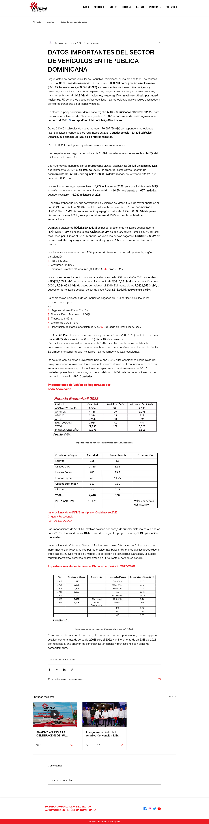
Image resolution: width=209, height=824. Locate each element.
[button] (98, 7)
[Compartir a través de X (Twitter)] (56, 669)
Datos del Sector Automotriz (73, 22)
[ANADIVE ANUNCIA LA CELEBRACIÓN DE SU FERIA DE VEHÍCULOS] (55, 714)
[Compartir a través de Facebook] (49, 669)
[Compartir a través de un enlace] (71, 669)
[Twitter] (154, 808)
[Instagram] (150, 808)
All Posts (37, 22)
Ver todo (172, 696)
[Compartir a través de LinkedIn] (64, 669)
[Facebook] (145, 808)
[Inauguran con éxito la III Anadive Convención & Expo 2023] (104, 714)
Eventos (50, 22)
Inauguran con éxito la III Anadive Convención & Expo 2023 (104, 734)
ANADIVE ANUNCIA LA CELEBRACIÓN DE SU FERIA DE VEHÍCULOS (50, 734)
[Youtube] (159, 808)
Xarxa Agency (114, 821)
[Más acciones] (159, 43)
